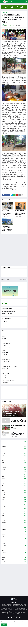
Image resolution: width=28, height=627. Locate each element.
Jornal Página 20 (5, 361)
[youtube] (11, 617)
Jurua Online (4, 364)
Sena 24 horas (5, 377)
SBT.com (4, 375)
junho (14, 460)
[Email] (19, 195)
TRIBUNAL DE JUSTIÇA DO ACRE (8, 380)
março (14, 453)
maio (14, 457)
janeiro (14, 448)
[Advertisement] (14, 250)
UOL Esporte (4, 326)
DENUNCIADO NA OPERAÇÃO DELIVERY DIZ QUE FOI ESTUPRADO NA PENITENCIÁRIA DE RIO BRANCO (18, 420)
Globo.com (4, 350)
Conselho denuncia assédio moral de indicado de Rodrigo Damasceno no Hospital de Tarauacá (7, 228)
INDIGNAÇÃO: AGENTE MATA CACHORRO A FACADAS (11, 412)
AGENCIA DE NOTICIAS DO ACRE (8, 334)
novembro (14, 444)
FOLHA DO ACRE (5, 345)
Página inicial (4, 12)
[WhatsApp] (14, 195)
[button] (1, 2)
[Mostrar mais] (22, 195)
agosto (14, 464)
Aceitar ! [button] (4, 624)
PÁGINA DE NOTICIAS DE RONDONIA (9, 366)
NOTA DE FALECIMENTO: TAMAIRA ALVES (18, 426)
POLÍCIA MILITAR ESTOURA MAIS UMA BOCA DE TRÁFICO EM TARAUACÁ (6, 212)
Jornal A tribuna (5, 354)
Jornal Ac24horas (5, 357)
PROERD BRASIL (5, 368)
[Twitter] (12, 195)
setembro (14, 467)
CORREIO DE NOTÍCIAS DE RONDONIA (9, 340)
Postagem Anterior (5, 279)
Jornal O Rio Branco (6, 359)
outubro (14, 441)
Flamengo (4, 323)
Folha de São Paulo (6, 343)
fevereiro (14, 451)
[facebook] (8, 617)
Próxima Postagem (23, 279)
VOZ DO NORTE (5, 382)
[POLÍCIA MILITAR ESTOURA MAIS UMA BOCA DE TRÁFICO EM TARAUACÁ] (7, 205)
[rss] (20, 617)
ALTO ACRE (4, 336)
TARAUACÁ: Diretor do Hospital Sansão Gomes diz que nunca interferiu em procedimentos (20, 212)
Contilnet (4, 338)
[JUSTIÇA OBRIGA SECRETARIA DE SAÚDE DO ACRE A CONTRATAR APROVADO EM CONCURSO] (6, 433)
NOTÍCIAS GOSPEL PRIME (7, 313)
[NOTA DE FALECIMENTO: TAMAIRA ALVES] (6, 427)
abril (14, 455)
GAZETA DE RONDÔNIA (6, 347)
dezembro (14, 446)
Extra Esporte (4, 321)
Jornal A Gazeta (5, 352)
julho (14, 462)
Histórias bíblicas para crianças (8, 311)
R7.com (3, 370)
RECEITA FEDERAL (6, 373)
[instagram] (14, 617)
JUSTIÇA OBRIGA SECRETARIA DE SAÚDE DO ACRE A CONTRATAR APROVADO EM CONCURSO (18, 433)
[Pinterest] (17, 195)
